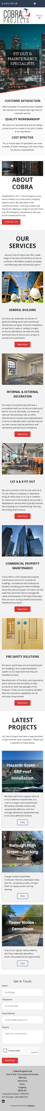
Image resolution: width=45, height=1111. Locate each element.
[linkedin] (35, 3)
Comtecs (30, 1105)
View (22, 822)
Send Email (10, 1060)
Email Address (8, 1013)
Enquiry (5, 1027)
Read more (23, 344)
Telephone (7, 999)
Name (5, 985)
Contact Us (11, 221)
